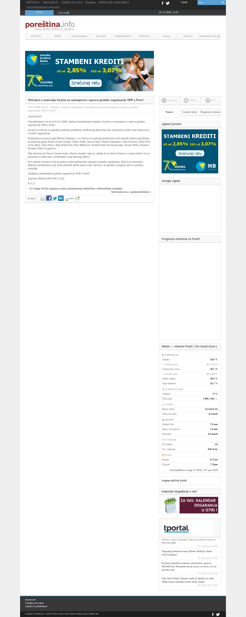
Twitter (168, 3)
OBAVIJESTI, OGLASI (209, 36)
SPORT (58, 36)
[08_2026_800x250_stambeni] (89, 70)
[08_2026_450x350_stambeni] (190, 151)
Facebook (162, 3)
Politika (166, 36)
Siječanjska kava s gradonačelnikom (130, 191)
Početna (54, 107)
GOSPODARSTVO (122, 36)
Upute (184, 2)
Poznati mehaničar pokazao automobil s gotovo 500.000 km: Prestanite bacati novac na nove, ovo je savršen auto (189, 558)
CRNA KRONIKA (79, 36)
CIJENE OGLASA (71, 2)
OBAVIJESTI (50, 2)
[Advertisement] (190, 210)
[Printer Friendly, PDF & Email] (77, 198)
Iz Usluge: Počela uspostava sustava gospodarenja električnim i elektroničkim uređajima (76, 188)
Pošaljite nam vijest (34, 603)
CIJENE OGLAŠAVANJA (36, 606)
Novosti (65, 107)
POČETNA (33, 2)
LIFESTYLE (144, 36)
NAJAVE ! (187, 36)
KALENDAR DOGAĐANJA (43, 7)
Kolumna (90, 2)
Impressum (30, 599)
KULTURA (101, 36)
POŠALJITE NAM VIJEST (114, 2)
